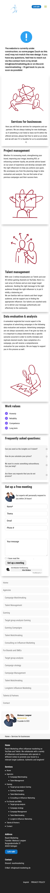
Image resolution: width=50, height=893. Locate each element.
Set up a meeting (15, 562)
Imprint (26, 882)
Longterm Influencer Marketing (18, 688)
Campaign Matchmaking (15, 597)
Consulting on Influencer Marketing (20, 643)
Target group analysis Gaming (18, 620)
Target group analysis (14, 658)
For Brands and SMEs (12, 650)
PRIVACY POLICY (38, 882)
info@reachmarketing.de (17, 63)
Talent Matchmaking (13, 635)
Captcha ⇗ (37, 572)
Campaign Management (15, 673)
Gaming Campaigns (13, 627)
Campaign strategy (13, 665)
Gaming (6, 612)
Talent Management (13, 605)
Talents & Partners (11, 695)
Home (5, 582)
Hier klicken (26, 570)
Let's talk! (36, 7)
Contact (6, 703)
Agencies (7, 590)
